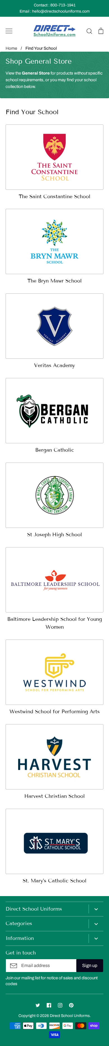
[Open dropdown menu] (96, 908)
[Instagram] (60, 1005)
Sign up (89, 965)
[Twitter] (37, 1005)
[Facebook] (48, 1005)
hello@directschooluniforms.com (61, 11)
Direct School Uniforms (70, 1016)
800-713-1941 (62, 5)
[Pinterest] (71, 1005)
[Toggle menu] (9, 31)
